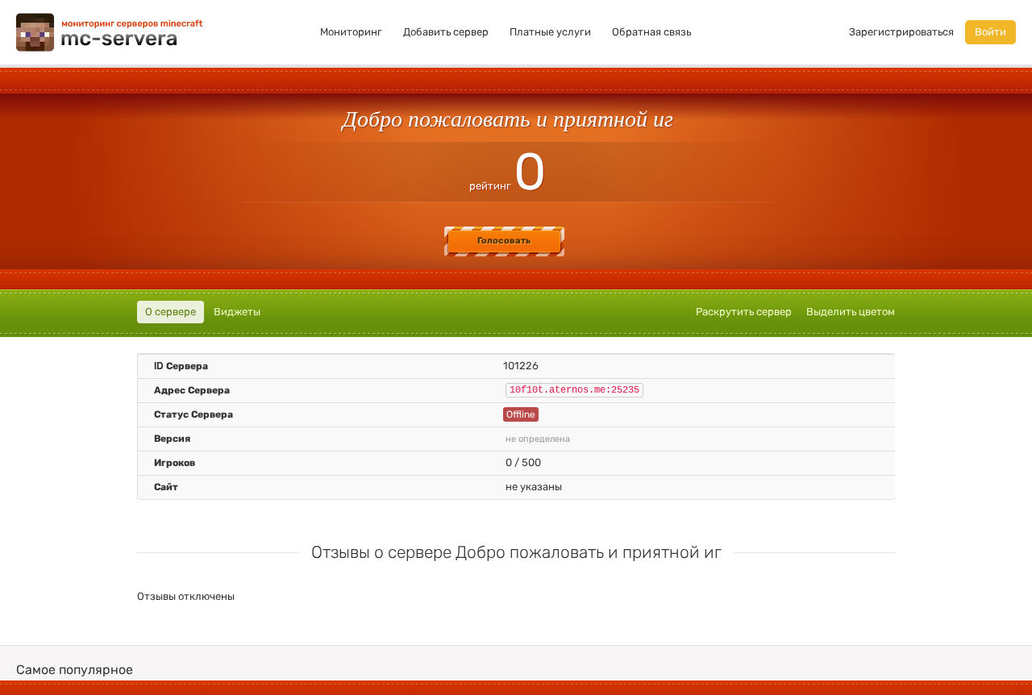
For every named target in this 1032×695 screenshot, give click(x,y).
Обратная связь (651, 32)
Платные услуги (550, 32)
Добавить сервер (446, 32)
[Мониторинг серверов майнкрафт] (109, 31)
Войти (990, 32)
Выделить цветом (850, 312)
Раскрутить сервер (744, 312)
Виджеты (237, 312)
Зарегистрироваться (901, 32)
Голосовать (504, 240)
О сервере (170, 312)
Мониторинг (351, 32)
